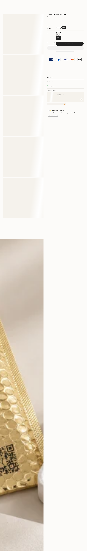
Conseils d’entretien (16, 236)
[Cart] (82, 9)
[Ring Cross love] (51, 97)
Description (50, 77)
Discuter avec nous (53, 115)
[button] (18, 9)
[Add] (81, 99)
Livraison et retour (51, 82)
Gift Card (71, 4)
